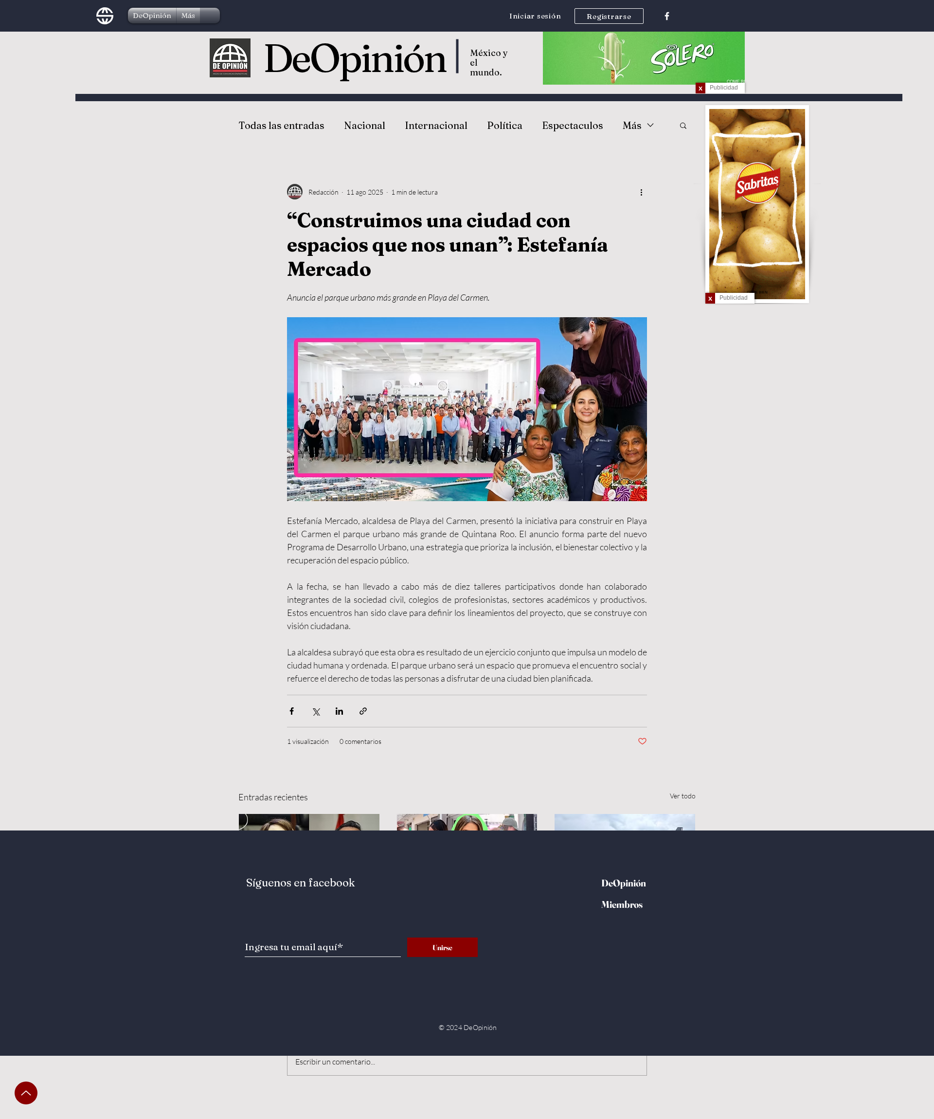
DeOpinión (354, 58)
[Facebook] (667, 16)
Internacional (436, 125)
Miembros (622, 904)
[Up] (26, 1093)
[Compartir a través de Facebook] (291, 711)
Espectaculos (572, 125)
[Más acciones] (641, 192)
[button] (683, 125)
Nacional (364, 125)
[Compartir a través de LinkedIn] (339, 711)
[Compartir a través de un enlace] (363, 711)
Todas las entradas (281, 125)
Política (504, 125)
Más (632, 125)
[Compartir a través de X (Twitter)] (315, 711)
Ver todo (683, 796)
